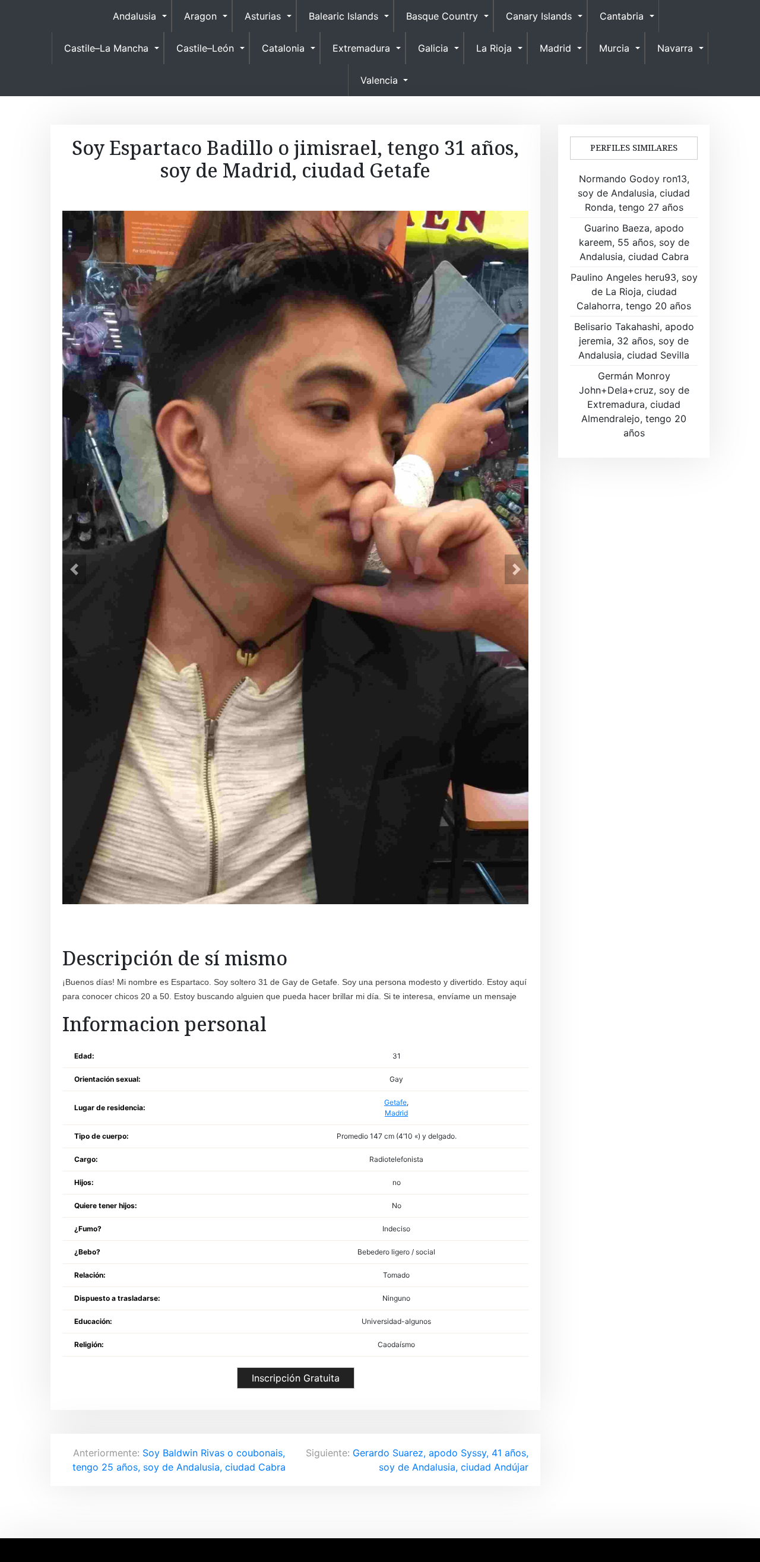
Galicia (433, 48)
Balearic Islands (343, 16)
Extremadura (361, 48)
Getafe (395, 1102)
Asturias (263, 16)
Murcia (614, 48)
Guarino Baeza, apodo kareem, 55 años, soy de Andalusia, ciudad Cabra (634, 242)
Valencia (379, 80)
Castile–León (205, 48)
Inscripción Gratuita (296, 1378)
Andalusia (134, 16)
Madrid (555, 48)
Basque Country (442, 16)
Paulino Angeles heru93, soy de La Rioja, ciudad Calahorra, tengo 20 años (634, 291)
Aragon (200, 16)
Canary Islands (539, 16)
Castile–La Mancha (106, 48)
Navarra (675, 48)
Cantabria (622, 16)
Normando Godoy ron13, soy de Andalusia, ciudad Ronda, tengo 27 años (634, 193)
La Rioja (494, 48)
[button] (74, 569)
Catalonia (283, 48)
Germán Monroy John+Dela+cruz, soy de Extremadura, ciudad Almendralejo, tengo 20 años (634, 404)
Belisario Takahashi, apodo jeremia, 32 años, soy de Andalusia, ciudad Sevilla (634, 341)
